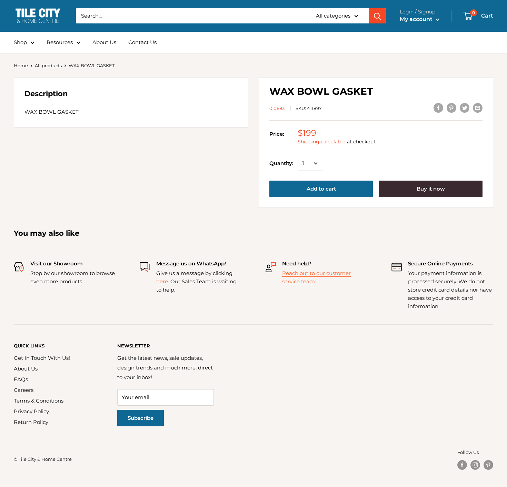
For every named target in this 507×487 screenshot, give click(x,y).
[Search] (377, 15)
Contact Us (142, 42)
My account (417, 19)
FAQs (21, 379)
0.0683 (277, 108)
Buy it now (431, 188)
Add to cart (321, 188)
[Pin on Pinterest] (451, 108)
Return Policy (31, 422)
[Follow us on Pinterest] (488, 465)
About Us (104, 42)
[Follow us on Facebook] (462, 465)
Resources (60, 42)
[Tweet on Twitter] (464, 108)
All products (48, 65)
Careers (23, 390)
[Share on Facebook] (438, 108)
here (162, 281)
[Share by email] (478, 108)
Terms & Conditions (38, 400)
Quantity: (281, 163)
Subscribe (140, 418)
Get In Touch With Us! (42, 358)
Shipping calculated (322, 142)
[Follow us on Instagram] (475, 465)
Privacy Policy (31, 411)
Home (21, 65)
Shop (20, 42)
